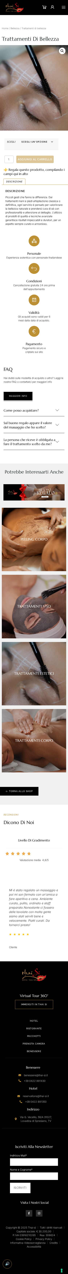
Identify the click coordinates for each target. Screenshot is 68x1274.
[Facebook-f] (29, 1213)
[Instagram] (39, 1213)
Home (5, 28)
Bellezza (15, 28)
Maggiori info (18, 396)
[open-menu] (63, 7)
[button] (62, 51)
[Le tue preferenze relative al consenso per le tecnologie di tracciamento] (61, 1270)
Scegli (11, 142)
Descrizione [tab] (14, 181)
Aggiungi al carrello (35, 159)
